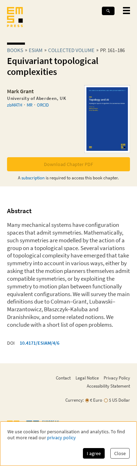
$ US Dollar (119, 400)
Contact (63, 378)
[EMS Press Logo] (15, 17)
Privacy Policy (117, 378)
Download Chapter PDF (68, 164)
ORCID (43, 105)
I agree (94, 453)
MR (29, 105)
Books (15, 50)
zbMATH (14, 105)
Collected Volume (71, 50)
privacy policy (61, 438)
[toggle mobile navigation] (126, 10)
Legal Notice (87, 378)
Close (120, 453)
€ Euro (96, 400)
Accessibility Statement (108, 386)
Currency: (74, 400)
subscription (33, 177)
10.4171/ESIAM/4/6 (39, 343)
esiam (36, 50)
